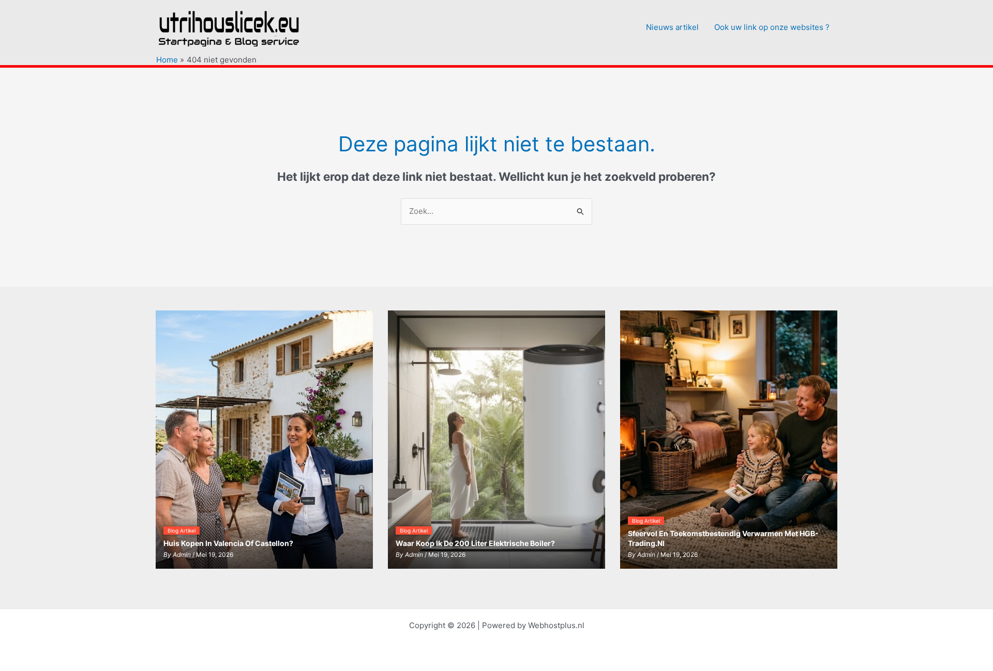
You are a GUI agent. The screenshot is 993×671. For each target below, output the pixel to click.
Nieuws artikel (672, 27)
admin (182, 554)
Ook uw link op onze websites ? (772, 27)
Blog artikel (181, 530)
